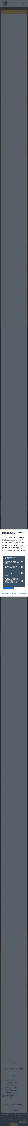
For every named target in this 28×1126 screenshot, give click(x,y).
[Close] (24, 532)
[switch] (22, 561)
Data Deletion (5, 593)
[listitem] (14, 558)
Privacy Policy (22, 593)
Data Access (14, 593)
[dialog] (14, 563)
